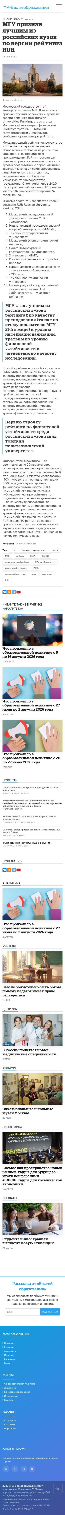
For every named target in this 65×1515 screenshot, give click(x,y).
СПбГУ (55, 550)
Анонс (18, 808)
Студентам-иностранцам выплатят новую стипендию (28, 1241)
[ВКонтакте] (4, 592)
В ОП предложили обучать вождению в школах (26, 842)
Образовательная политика (19, 1383)
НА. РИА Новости (25, 543)
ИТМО (36, 567)
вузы (34, 573)
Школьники (22, 845)
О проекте (10, 1420)
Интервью (9, 1355)
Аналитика (11, 18)
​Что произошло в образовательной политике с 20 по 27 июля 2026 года (31, 758)
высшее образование (15, 573)
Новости (9, 1343)
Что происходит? (25, 822)
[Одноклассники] (9, 592)
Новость (28, 19)
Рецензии (9, 1359)
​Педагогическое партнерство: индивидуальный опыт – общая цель (31, 788)
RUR (7, 579)
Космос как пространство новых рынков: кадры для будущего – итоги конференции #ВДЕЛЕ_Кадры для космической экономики (32, 1176)
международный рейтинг (17, 561)
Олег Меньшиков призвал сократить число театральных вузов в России (31, 831)
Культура (20, 835)
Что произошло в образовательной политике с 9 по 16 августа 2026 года (30, 652)
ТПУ (13, 550)
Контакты (9, 1424)
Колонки (9, 1347)
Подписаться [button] (50, 1312)
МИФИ (45, 555)
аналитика (47, 573)
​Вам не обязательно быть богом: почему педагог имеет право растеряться (32, 991)
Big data (9, 1400)
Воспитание (22, 793)
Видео (7, 1363)
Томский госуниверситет (34, 550)
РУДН (7, 555)
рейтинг (20, 555)
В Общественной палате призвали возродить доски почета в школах (29, 817)
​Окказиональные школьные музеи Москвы (27, 1111)
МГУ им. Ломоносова (45, 561)
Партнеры (10, 1428)
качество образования (15, 567)
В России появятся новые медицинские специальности (29, 1052)
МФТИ (33, 555)
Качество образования (17, 1391)
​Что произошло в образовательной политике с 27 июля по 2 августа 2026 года (31, 705)
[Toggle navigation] (59, 6)
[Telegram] (14, 592)
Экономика (10, 1387)
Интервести (11, 1395)
